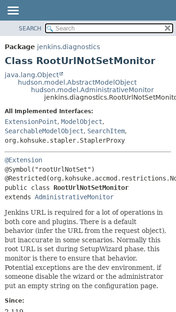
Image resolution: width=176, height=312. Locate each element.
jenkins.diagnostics (68, 47)
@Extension (23, 160)
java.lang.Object (32, 75)
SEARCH (30, 28)
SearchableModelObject (44, 131)
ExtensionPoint (31, 121)
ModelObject (81, 121)
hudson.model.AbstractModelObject (77, 82)
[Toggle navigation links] (13, 11)
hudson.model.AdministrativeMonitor (92, 90)
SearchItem (106, 131)
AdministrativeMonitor (74, 197)
